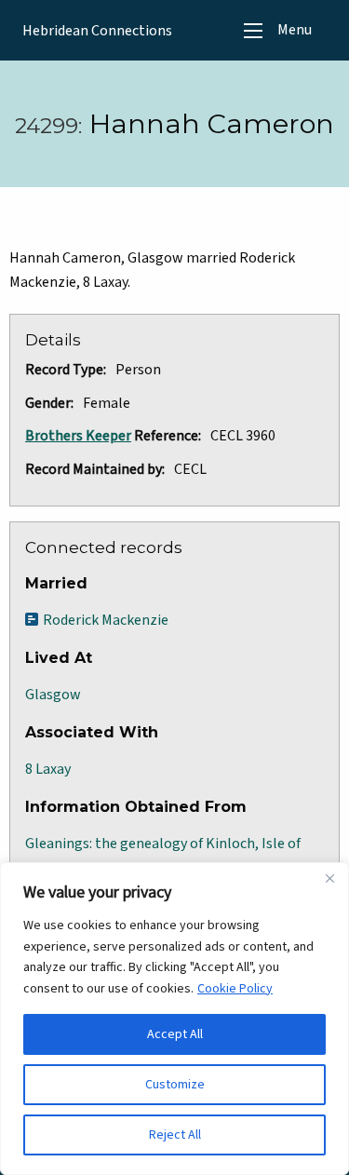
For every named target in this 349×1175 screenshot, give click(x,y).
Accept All (175, 1034)
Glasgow (53, 694)
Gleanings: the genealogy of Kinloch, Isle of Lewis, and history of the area (163, 855)
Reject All (175, 1135)
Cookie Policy (235, 988)
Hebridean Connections (97, 30)
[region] (174, 1018)
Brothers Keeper (78, 435)
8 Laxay (48, 769)
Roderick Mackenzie (105, 620)
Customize (175, 1084)
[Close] (329, 878)
